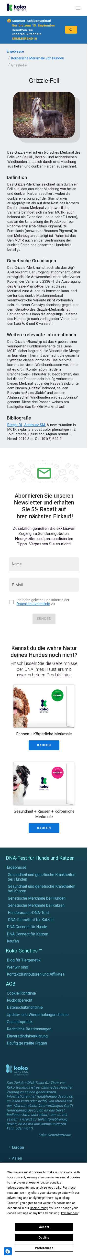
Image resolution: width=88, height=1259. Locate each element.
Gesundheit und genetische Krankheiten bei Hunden (41, 877)
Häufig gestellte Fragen (27, 1043)
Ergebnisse (15, 51)
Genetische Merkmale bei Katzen (36, 905)
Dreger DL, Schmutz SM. (26, 425)
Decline (44, 1237)
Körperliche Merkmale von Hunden (37, 58)
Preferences (44, 1248)
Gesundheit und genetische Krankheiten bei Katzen (41, 888)
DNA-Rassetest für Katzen (31, 919)
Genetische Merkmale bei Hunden (37, 898)
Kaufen (13, 941)
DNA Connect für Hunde (27, 926)
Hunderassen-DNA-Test (28, 912)
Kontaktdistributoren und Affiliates (36, 974)
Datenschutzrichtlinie (33, 604)
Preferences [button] (69, 1213)
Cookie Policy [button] (39, 1208)
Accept (44, 1227)
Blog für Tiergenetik (24, 960)
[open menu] (78, 8)
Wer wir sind (17, 967)
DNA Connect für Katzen (27, 934)
